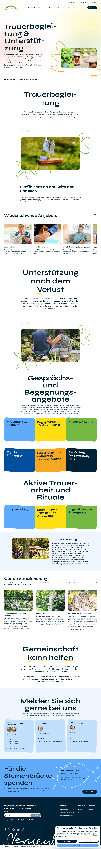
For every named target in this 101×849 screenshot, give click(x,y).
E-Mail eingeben (8, 812)
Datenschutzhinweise (18, 821)
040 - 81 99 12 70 (13, 740)
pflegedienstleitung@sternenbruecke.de (51, 741)
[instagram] (5, 829)
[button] (75, 778)
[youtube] (9, 829)
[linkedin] (13, 829)
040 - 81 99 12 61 (44, 738)
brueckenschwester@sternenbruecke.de (82, 741)
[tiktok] (22, 829)
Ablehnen (88, 841)
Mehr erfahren (77, 845)
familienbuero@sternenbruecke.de (17, 748)
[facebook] (18, 829)
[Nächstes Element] (95, 216)
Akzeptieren (67, 841)
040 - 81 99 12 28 (76, 738)
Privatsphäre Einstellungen (34, 846)
